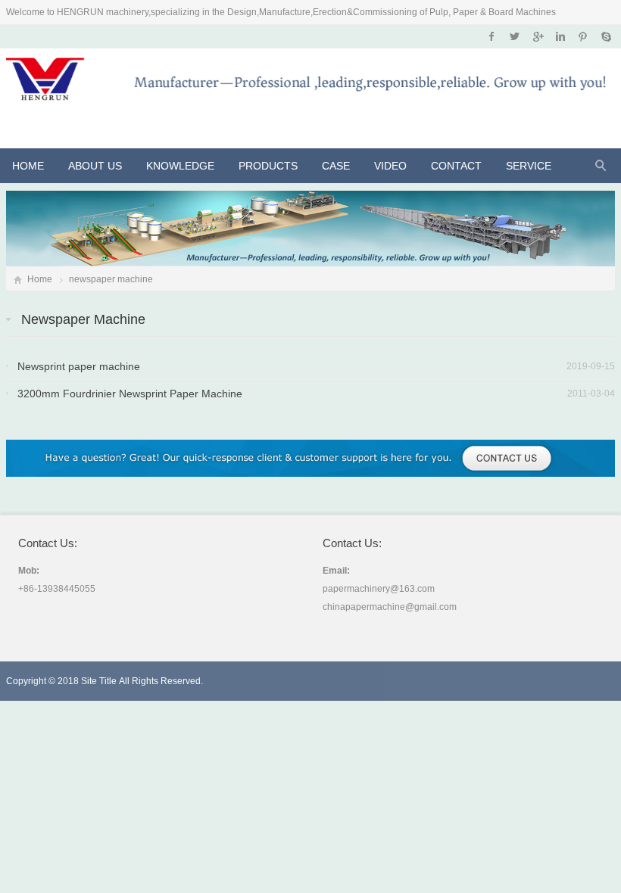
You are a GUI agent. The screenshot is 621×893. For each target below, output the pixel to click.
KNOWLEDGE (180, 166)
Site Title (99, 681)
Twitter (514, 36)
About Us (95, 166)
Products (268, 166)
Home (28, 166)
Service (528, 166)
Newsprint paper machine (78, 366)
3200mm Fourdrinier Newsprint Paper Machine (129, 393)
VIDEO (390, 166)
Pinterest (582, 36)
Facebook (491, 36)
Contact (456, 166)
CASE (336, 166)
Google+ (537, 36)
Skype (605, 36)
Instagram (560, 36)
